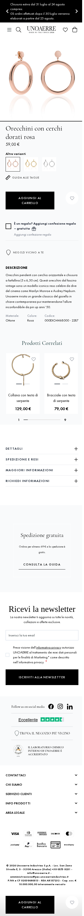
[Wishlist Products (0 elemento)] (65, 29)
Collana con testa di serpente (23, 398)
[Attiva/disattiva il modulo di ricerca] (18, 29)
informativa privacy (48, 647)
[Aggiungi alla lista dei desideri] (72, 198)
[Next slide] (76, 11)
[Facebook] (51, 706)
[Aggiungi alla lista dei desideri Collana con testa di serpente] (33, 359)
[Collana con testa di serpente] (23, 370)
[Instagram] (60, 706)
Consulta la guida (42, 564)
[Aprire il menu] (9, 30)
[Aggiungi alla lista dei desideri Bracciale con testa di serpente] (72, 359)
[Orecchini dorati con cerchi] (31, 164)
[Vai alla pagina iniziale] (42, 29)
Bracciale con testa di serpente (61, 398)
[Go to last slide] (8, 11)
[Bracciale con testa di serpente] (61, 370)
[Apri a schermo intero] (42, 79)
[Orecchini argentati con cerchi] (49, 164)
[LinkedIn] (70, 706)
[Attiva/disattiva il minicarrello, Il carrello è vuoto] (74, 29)
